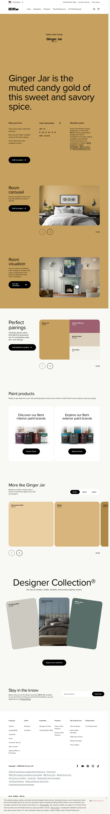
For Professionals (91, 726)
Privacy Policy (26, 699)
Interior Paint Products (59, 727)
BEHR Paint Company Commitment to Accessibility (25, 775)
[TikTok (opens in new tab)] (98, 766)
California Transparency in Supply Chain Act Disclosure (27, 772)
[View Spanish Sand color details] (85, 339)
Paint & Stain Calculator (74, 731)
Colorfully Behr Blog (46, 730)
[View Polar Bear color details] (85, 353)
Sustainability (13, 730)
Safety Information (76, 741)
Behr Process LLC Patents (17, 778)
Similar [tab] (75, 492)
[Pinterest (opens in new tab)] (87, 766)
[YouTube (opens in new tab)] (82, 766)
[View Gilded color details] (77, 524)
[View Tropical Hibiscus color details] (85, 326)
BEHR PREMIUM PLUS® (82, 149)
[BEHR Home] (14, 9)
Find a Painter (74, 745)
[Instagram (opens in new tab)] (93, 766)
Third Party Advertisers (16, 781)
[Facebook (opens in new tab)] (77, 766)
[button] (96, 800)
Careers (11, 726)
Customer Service (15, 742)
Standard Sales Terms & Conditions (48, 778)
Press (11, 738)
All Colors (27, 726)
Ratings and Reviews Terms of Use (36, 781)
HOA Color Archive (76, 737)
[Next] (50, 232)
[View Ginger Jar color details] (54, 340)
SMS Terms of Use (49, 775)
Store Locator (13, 746)
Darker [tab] (94, 492)
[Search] (94, 9)
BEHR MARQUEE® (76, 146)
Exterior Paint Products (59, 734)
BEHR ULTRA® (85, 147)
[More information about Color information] (60, 123)
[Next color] (19, 553)
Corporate (12, 734)
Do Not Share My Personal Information (21, 784)
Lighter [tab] (84, 492)
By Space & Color (45, 726)
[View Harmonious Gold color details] (31, 524)
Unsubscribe (31, 778)
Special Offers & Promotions (14, 752)
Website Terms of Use (64, 775)
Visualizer (27, 730)
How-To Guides (75, 726)
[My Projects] (98, 9)
